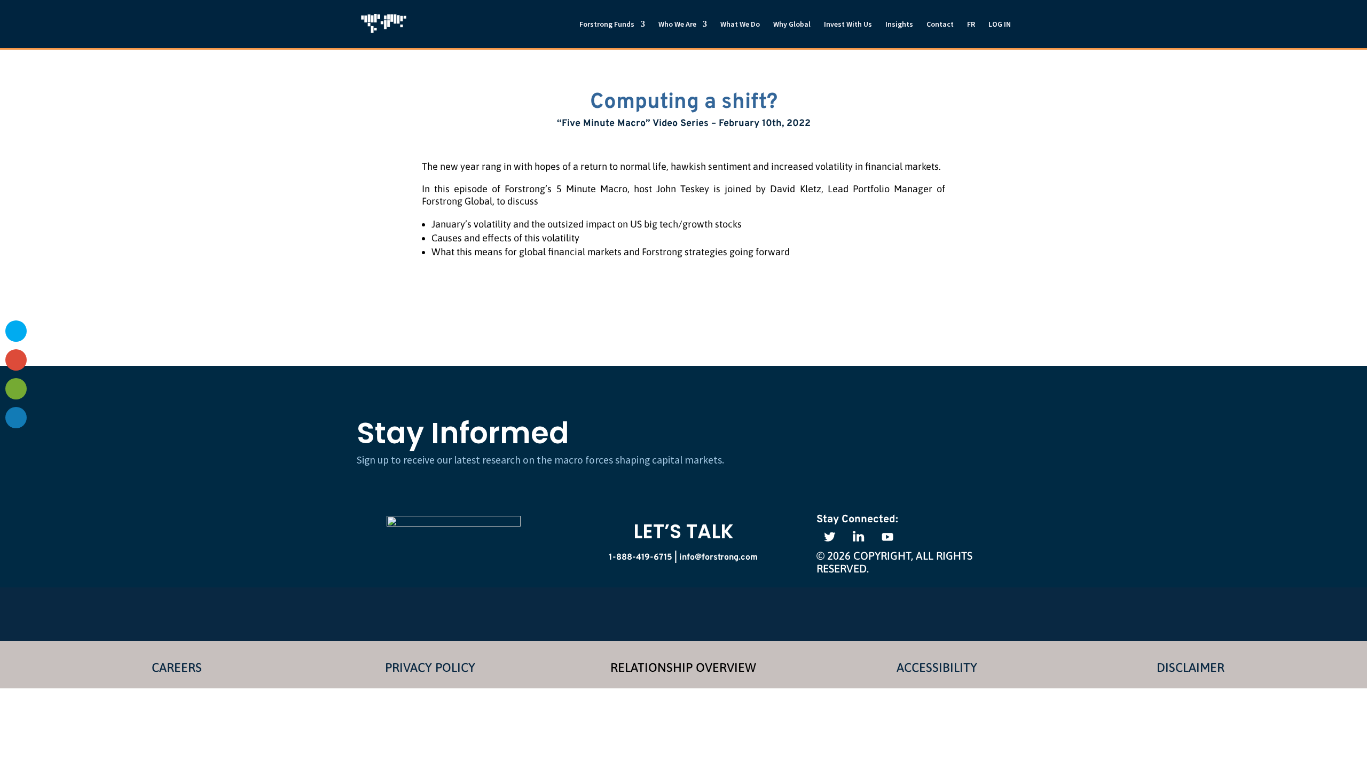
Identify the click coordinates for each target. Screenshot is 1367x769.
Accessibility (937, 667)
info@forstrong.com (718, 557)
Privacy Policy (430, 667)
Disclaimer (1190, 667)
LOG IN (999, 24)
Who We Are (677, 24)
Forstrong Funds (606, 24)
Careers (177, 667)
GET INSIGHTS (942, 440)
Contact (940, 24)
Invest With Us (848, 24)
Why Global (792, 24)
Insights (899, 24)
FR (971, 24)
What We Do (740, 24)
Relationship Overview (683, 667)
